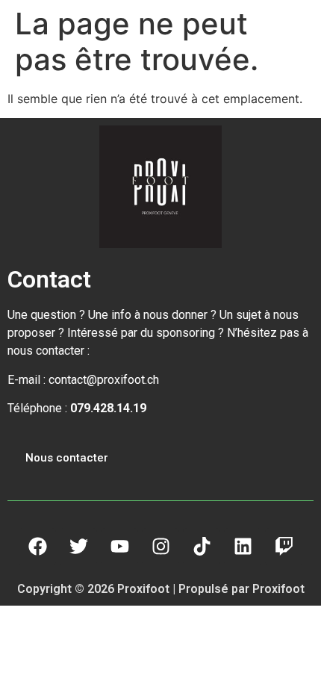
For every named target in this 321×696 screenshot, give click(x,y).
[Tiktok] (201, 546)
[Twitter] (78, 546)
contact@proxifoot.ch (104, 380)
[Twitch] (283, 546)
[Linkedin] (242, 546)
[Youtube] (119, 546)
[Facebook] (37, 546)
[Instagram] (160, 546)
